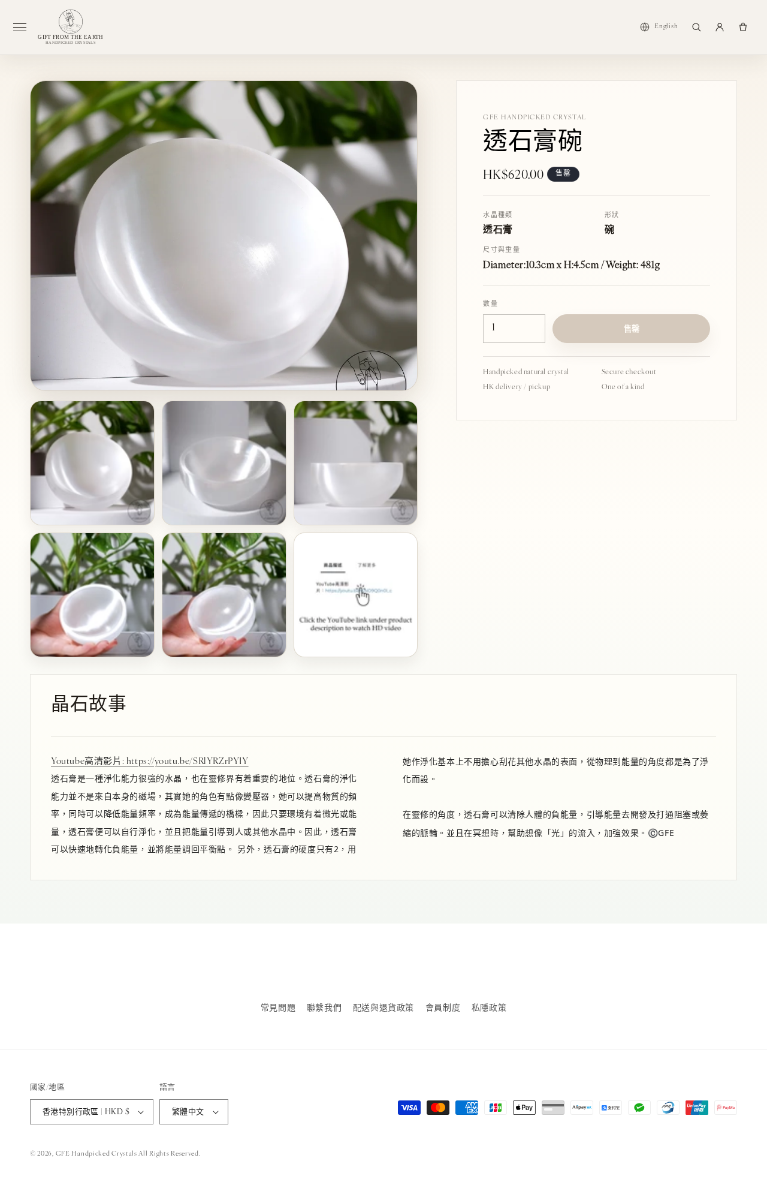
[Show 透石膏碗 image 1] (92, 463)
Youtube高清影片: (88, 761)
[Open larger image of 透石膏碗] (224, 235)
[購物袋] (743, 27)
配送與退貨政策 (383, 1008)
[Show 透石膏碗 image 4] (92, 595)
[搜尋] (696, 27)
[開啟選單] (24, 27)
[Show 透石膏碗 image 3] (356, 463)
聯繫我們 (324, 1008)
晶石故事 (88, 705)
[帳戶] (719, 27)
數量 (490, 304)
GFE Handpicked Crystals (96, 1154)
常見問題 (278, 1008)
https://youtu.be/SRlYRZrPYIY (187, 761)
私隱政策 (489, 1008)
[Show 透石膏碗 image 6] (356, 595)
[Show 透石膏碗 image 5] (224, 595)
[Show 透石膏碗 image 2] (224, 463)
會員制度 (442, 1008)
